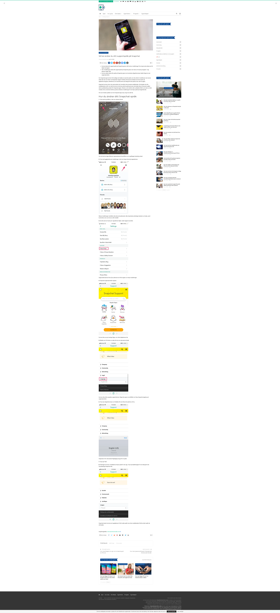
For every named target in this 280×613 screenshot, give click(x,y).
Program (135, 13)
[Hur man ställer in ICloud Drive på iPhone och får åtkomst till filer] (159, 166)
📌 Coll (158, 57)
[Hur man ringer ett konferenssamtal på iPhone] (159, 121)
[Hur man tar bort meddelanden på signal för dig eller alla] (159, 147)
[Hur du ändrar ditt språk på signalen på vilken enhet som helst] (159, 160)
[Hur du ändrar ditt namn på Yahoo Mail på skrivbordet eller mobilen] (168, 89)
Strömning (158, 45)
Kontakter (116, 1)
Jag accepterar (171, 611)
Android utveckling (160, 65)
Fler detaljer (180, 611)
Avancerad (159, 42)
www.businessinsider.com (113, 531)
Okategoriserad (103, 52)
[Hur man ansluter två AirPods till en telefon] (159, 134)
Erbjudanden (159, 48)
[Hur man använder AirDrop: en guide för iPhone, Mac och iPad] (159, 101)
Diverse (158, 63)
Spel (104, 13)
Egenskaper (145, 13)
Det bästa (118, 13)
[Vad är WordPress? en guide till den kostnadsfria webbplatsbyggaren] (159, 114)
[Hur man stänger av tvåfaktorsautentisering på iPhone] (159, 153)
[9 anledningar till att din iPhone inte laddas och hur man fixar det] (159, 127)
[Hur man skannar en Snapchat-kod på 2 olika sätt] (159, 108)
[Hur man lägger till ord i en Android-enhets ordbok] (143, 569)
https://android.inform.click (162, 600)
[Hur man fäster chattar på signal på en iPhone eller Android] (159, 140)
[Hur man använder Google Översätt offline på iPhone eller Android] (159, 185)
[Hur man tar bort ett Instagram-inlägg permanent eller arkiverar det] (159, 173)
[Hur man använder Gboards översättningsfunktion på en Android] (159, 179)
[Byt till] (120, 1)
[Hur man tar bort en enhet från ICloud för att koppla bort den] (126, 569)
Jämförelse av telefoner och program (165, 54)
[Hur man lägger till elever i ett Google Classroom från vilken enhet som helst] (108, 569)
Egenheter (127, 13)
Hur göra (110, 13)
